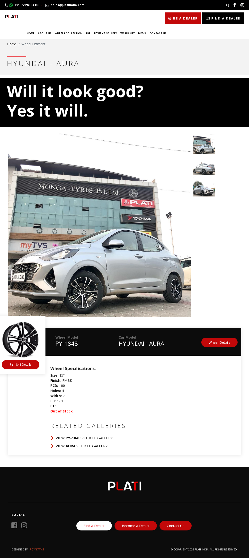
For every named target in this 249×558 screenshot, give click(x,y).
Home (31, 33)
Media (142, 33)
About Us (44, 33)
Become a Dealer (136, 525)
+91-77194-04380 (26, 5)
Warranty (127, 33)
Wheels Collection (68, 33)
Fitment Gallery (105, 33)
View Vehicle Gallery (84, 437)
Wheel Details (219, 342)
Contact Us (158, 33)
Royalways (37, 549)
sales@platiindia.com (66, 5)
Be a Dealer (185, 18)
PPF (88, 33)
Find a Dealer (225, 18)
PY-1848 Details (20, 364)
